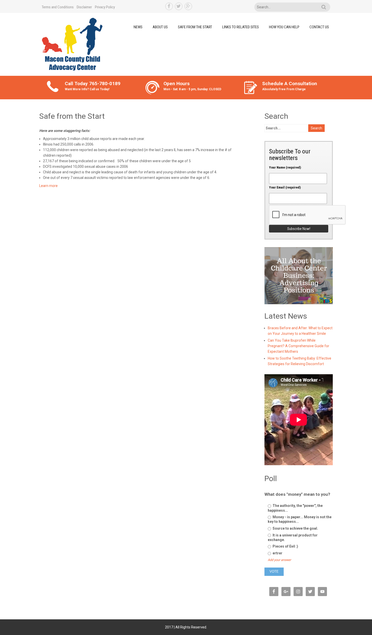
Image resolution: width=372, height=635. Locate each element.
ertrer (277, 553)
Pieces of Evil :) (285, 546)
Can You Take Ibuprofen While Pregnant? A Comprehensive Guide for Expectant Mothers (298, 346)
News (138, 27)
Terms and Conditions (58, 7)
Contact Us (319, 27)
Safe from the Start (195, 27)
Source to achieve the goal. (295, 528)
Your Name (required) (285, 167)
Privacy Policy (105, 7)
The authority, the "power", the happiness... (295, 508)
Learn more (48, 186)
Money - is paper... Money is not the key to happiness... (300, 519)
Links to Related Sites (240, 27)
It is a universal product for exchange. (293, 537)
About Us (160, 27)
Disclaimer (84, 7)
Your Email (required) (285, 187)
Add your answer (279, 560)
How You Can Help (284, 27)
